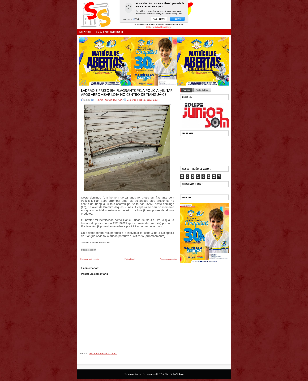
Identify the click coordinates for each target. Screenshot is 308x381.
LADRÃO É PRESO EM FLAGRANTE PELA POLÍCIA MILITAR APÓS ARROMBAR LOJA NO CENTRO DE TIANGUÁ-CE (127, 93)
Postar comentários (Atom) (103, 353)
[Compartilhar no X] (88, 249)
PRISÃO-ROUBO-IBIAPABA (108, 100)
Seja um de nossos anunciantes (109, 31)
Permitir (177, 18)
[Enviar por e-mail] (82, 249)
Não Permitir (159, 18)
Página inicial (129, 259)
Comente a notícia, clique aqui (142, 100)
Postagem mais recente (89, 259)
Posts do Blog (202, 90)
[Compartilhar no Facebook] (91, 249)
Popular (186, 90)
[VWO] (136, 19)
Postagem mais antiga (168, 259)
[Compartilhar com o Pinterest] (94, 249)
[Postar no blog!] (85, 249)
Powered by (128, 19)
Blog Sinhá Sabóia (174, 374)
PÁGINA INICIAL (85, 31)
